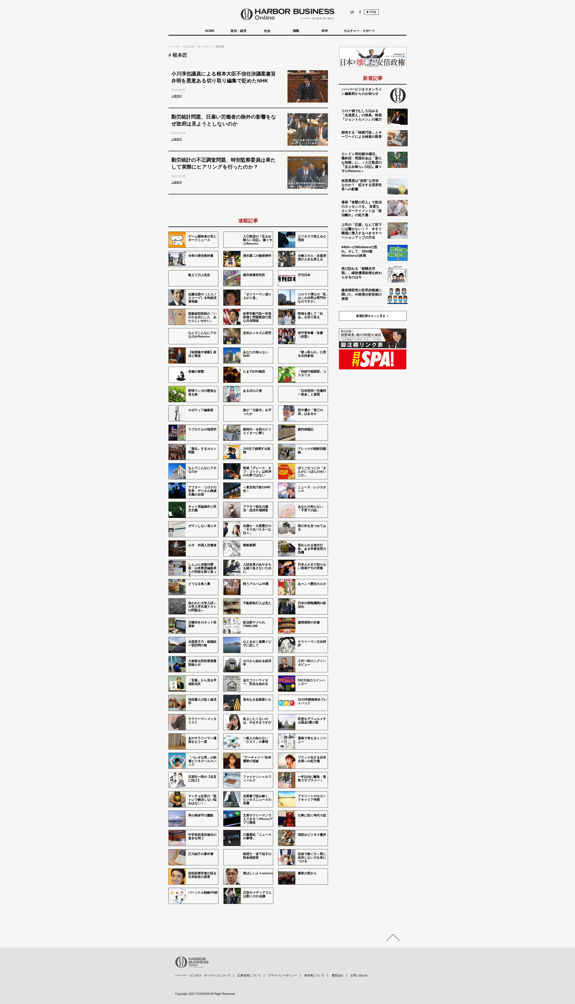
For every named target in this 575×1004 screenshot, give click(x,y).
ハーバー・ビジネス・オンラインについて (203, 975)
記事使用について (249, 975)
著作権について (314, 975)
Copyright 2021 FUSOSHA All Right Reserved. (205, 993)
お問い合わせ (359, 975)
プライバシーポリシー (282, 975)
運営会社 (337, 975)
